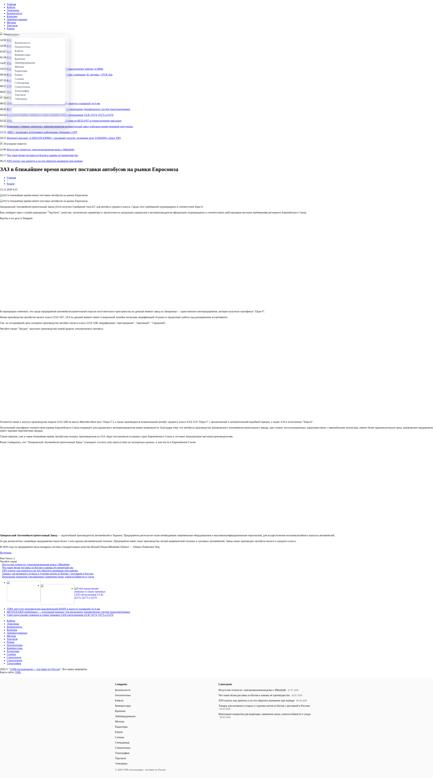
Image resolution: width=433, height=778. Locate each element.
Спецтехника (14, 660)
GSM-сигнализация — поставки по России (35, 669)
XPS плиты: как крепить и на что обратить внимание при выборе (45, 161)
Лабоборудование (17, 19)
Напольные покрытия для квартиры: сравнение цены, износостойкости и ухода (48, 576)
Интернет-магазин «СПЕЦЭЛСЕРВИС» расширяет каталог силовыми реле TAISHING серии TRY (64, 138)
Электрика (13, 10)
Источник (6, 552)
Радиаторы (13, 651)
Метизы (11, 22)
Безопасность (14, 13)
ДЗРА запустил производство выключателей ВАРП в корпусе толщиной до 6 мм (53, 608)
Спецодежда (14, 657)
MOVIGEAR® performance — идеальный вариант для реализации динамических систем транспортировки (68, 611)
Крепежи (12, 16)
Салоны (11, 654)
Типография (14, 663)
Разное (11, 28)
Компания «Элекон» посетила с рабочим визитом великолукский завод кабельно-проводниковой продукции (70, 126)
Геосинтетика (14, 645)
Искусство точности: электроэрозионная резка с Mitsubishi (40, 149)
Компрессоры (14, 648)
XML (18, 672)
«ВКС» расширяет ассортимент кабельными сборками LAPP (42, 132)
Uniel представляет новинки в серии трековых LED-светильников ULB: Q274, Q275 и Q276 (60, 615)
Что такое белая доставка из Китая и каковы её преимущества (42, 155)
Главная (11, 4)
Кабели (11, 7)
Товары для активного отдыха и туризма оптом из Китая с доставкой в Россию (47, 573)
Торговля (12, 25)
